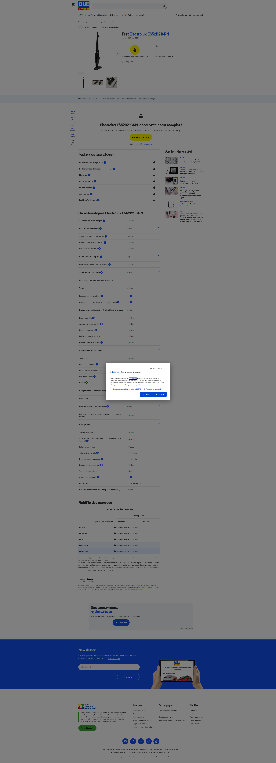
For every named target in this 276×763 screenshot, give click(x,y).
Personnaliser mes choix (153, 389)
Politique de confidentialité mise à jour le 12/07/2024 (127, 389)
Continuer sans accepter (155, 368)
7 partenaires (133, 378)
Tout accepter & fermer (153, 394)
